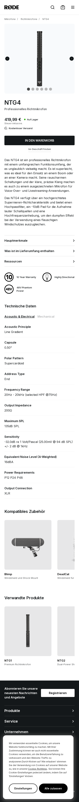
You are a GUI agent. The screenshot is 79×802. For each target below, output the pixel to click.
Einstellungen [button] (23, 788)
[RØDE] (11, 7)
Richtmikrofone (29, 19)
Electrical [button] (19, 316)
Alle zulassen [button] (53, 788)
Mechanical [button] (45, 316)
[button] (63, 7)
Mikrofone (10, 19)
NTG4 (45, 19)
